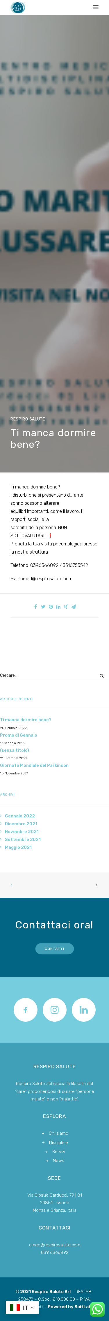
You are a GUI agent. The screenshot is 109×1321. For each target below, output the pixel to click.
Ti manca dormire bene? (25, 719)
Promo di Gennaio (18, 735)
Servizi (58, 1151)
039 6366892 (54, 1252)
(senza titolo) (14, 750)
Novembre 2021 (22, 831)
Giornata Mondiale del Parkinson (34, 765)
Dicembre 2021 (21, 823)
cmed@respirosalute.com (54, 1244)
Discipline (58, 1142)
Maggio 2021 (18, 847)
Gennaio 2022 (20, 816)
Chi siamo (58, 1133)
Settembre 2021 (23, 839)
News (58, 1160)
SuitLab (83, 1306)
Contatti (54, 949)
